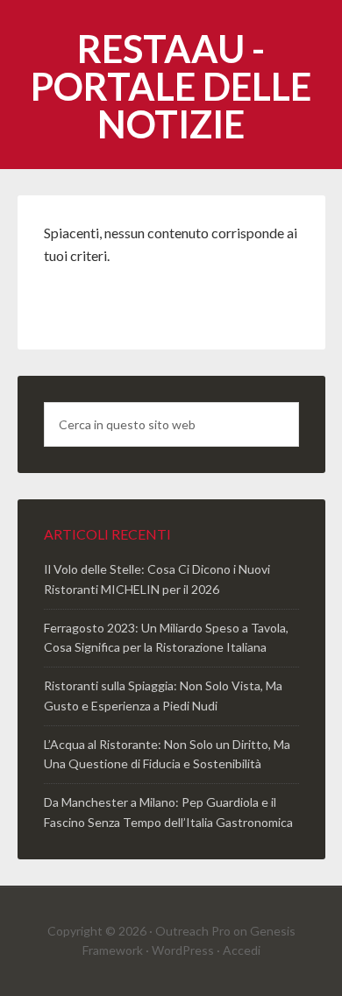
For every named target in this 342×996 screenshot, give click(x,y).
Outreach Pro (193, 930)
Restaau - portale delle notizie (171, 86)
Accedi (241, 950)
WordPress (183, 950)
